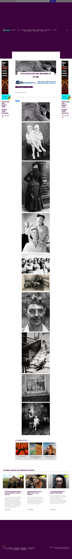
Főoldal (5, 547)
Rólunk (10, 547)
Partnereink (32, 547)
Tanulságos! (24, 547)
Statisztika (24, 549)
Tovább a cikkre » (8, 509)
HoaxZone (16, 547)
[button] (67, 30)
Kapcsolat (30, 548)
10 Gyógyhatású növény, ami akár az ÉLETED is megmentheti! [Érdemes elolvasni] (13, 493)
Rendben (53, 1)
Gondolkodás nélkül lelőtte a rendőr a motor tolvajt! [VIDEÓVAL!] (34, 493)
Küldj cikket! (16, 549)
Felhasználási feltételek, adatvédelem (16, 548)
